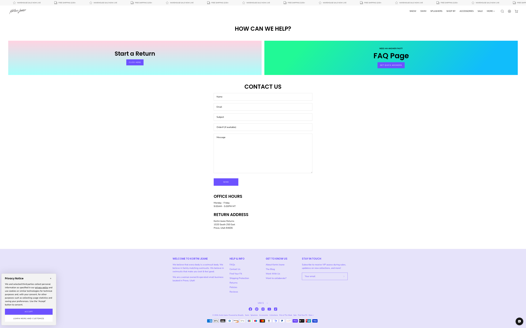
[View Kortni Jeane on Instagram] (263, 309)
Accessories (263, 315)
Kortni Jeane (223, 315)
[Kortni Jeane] (17, 11)
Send (226, 182)
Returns (234, 282)
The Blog (270, 269)
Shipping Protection (239, 278)
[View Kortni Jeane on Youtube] (269, 309)
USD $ (261, 303)
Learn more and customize (28, 318)
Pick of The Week (285, 315)
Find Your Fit (236, 273)
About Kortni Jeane (275, 264)
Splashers (254, 315)
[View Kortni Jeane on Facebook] (250, 309)
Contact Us (235, 269)
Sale (295, 315)
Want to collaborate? (276, 278)
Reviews (234, 291)
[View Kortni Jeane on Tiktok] (276, 309)
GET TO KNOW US (276, 258)
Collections (273, 315)
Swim (247, 315)
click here (135, 62)
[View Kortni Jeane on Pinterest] (257, 309)
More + (311, 315)
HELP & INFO (237, 258)
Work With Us (273, 273)
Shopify (240, 315)
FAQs (232, 264)
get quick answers (391, 65)
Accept (29, 311)
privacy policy (41, 287)
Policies (233, 287)
